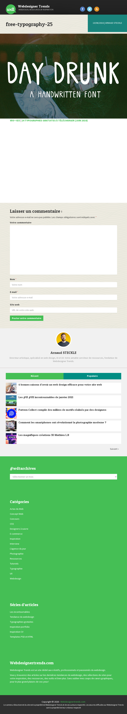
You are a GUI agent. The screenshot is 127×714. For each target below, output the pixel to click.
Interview (14, 543)
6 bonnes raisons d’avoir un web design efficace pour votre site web (60, 384)
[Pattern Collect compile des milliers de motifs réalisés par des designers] (11, 413)
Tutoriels (14, 563)
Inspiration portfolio (20, 626)
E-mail (13, 292)
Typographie (16, 568)
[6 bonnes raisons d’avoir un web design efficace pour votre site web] (11, 388)
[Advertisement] (63, 164)
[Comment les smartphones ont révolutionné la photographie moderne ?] (11, 426)
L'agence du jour (18, 548)
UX (11, 573)
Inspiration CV (16, 631)
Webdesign (15, 578)
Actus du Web (16, 508)
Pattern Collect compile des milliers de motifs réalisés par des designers (62, 409)
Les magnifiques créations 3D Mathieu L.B (44, 435)
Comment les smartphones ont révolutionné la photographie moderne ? (62, 422)
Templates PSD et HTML (21, 636)
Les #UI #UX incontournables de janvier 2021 (46, 397)
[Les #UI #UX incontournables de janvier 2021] (11, 400)
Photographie (16, 553)
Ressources (16, 558)
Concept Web (16, 513)
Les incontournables (20, 611)
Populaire (92, 375)
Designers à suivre (19, 528)
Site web (15, 304)
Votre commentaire (20, 222)
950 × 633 (15, 120)
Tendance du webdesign (22, 616)
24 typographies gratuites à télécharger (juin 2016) (55, 120)
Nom (12, 279)
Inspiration (15, 538)
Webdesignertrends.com (73, 701)
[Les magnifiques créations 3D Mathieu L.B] (11, 438)
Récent (35, 375)
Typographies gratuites (21, 621)
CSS (12, 523)
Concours (14, 518)
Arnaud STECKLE (113, 22)
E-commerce (16, 533)
